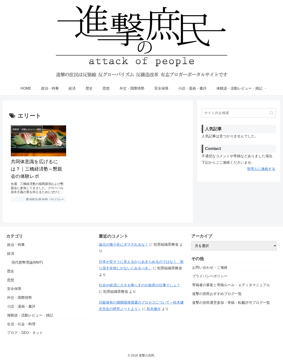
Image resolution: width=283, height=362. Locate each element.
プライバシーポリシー (210, 276)
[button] (271, 112)
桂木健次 (154, 309)
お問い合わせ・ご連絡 (210, 267)
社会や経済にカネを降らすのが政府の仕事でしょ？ (139, 285)
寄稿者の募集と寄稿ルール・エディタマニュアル (231, 285)
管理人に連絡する (261, 169)
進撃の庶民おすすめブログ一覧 (217, 294)
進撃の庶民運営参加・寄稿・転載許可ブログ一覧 (231, 303)
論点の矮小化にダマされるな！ (123, 244)
